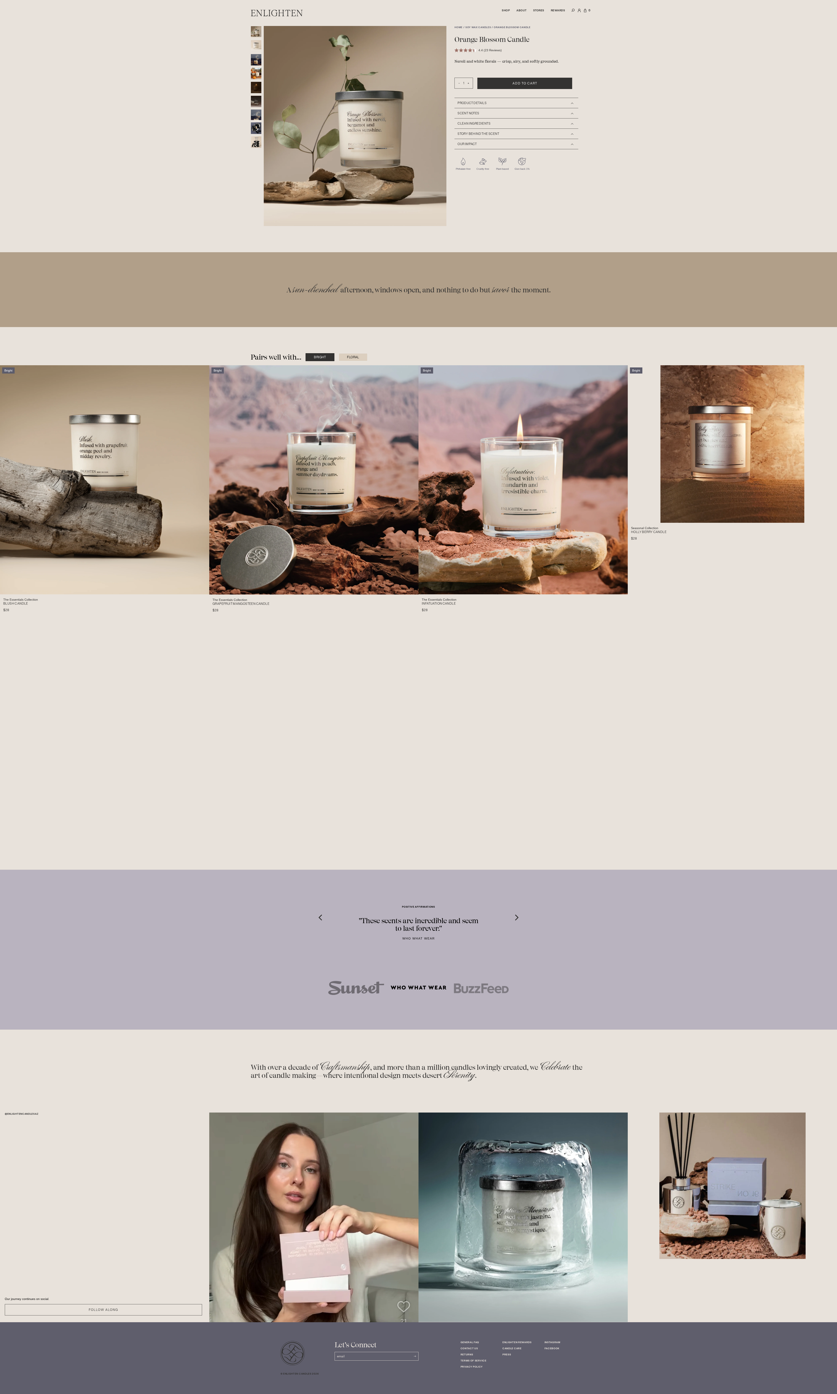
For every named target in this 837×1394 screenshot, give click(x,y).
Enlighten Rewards (517, 1342)
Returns (467, 1354)
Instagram (552, 1342)
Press (506, 1354)
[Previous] (320, 917)
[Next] (517, 917)
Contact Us (469, 1348)
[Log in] (579, 13)
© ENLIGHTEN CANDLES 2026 (300, 1373)
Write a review (445, 651)
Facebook (552, 1348)
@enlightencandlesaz (21, 1114)
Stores (538, 10)
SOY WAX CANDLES (478, 27)
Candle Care (512, 1348)
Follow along (103, 1310)
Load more (452, 841)
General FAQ (470, 1342)
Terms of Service (474, 1360)
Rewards (558, 10)
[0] (585, 13)
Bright (320, 357)
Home (458, 27)
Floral (353, 357)
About (521, 10)
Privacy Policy (472, 1366)
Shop (506, 10)
